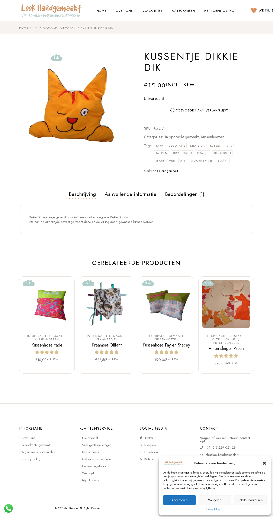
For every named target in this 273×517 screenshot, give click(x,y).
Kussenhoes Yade (47, 345)
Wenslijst (88, 473)
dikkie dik (197, 146)
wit (183, 161)
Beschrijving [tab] (82, 194)
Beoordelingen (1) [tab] (184, 194)
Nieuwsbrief (90, 438)
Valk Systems (71, 508)
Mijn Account (91, 480)
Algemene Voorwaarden (38, 452)
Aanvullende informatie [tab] (130, 194)
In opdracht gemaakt (182, 137)
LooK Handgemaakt (164, 171)
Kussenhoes (182, 153)
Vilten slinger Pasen (226, 348)
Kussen (216, 146)
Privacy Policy (212, 509)
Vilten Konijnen (225, 339)
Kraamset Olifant (107, 345)
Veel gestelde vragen (96, 445)
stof (230, 146)
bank (159, 146)
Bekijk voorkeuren (250, 500)
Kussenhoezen (212, 137)
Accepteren (179, 500)
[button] (264, 463)
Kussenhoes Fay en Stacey (166, 345)
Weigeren (214, 500)
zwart (223, 161)
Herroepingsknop (94, 466)
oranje (203, 153)
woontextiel (202, 161)
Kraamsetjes (106, 339)
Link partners (90, 452)
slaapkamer (165, 161)
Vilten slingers (226, 343)
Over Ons (28, 438)
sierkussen (222, 153)
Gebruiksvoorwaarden (97, 459)
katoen (161, 153)
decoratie (176, 146)
